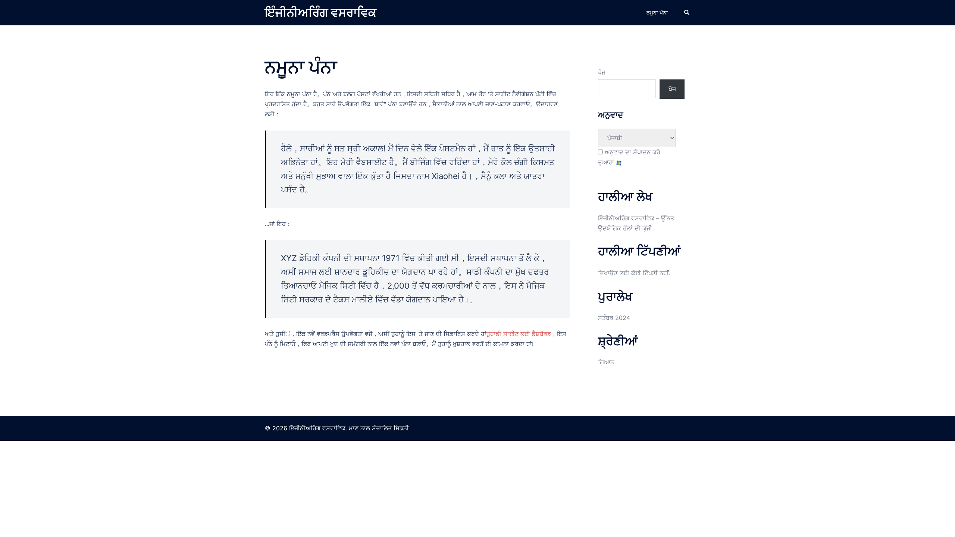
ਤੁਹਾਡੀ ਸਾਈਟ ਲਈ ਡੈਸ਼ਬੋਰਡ (518, 333)
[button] (687, 13)
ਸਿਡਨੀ (401, 428)
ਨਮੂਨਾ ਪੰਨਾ (657, 12)
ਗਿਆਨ (606, 362)
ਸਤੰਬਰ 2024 (614, 317)
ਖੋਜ (601, 72)
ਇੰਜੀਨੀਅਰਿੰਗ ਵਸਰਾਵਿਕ (320, 12)
